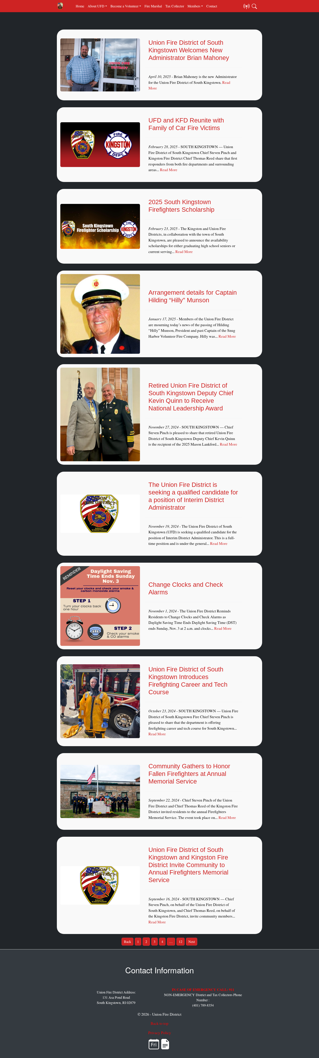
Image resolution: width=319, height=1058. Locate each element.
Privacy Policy (159, 1032)
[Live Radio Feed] (246, 6)
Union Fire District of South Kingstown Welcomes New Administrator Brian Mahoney (188, 50)
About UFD (96, 6)
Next (191, 941)
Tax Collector (174, 6)
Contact (211, 6)
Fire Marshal (153, 6)
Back (127, 941)
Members (193, 6)
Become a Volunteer (124, 6)
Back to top (159, 1023)
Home (80, 6)
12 (180, 941)
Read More (168, 169)
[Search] (254, 6)
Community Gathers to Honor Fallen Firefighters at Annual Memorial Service (189, 774)
